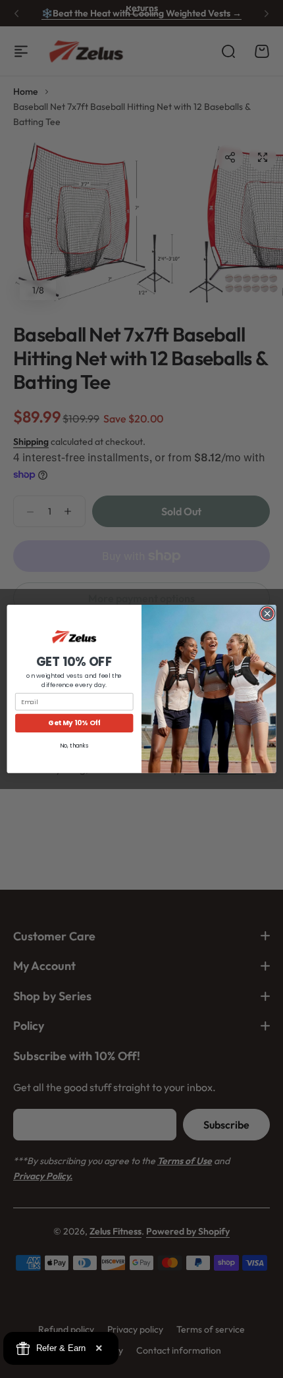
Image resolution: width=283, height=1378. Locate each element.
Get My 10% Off (74, 723)
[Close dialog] (267, 613)
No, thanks (74, 746)
